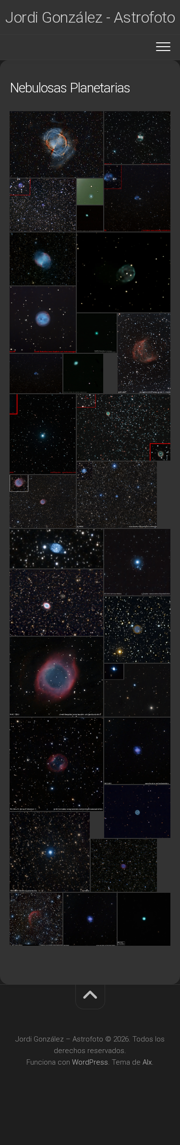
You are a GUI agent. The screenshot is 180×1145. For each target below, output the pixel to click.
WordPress (90, 1062)
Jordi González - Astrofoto (90, 17)
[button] (56, 144)
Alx (147, 1062)
